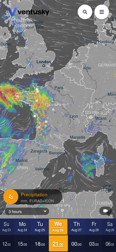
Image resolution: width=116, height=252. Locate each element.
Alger (63, 189)
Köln (87, 68)
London (43, 61)
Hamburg (106, 41)
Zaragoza (39, 151)
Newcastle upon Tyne (34, 24)
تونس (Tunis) (107, 187)
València (42, 168)
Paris (58, 87)
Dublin (6, 44)
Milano (101, 118)
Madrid (22, 160)
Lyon (74, 116)
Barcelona (58, 152)
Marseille (77, 137)
